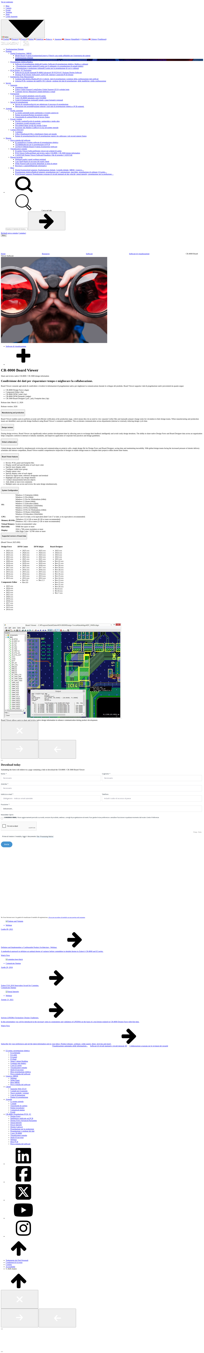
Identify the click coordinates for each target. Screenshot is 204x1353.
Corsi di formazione (17, 1095)
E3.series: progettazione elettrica (18, 1051)
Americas (40, 39)
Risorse (8, 138)
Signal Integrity (16, 1123)
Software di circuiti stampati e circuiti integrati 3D (108, 1046)
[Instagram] (23, 1236)
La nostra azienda (36, 113)
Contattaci (19, 132)
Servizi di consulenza (41, 104)
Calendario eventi (27, 123)
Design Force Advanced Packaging (23, 1121)
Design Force (15, 1116)
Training (9, 12)
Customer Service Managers (35, 92)
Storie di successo (17, 1070)
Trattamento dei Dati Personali (17, 1260)
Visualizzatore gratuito (18, 149)
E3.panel (13, 1057)
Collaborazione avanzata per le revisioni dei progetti (148, 1046)
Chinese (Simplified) (72, 39)
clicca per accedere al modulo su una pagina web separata (66, 917)
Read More (162, 60)
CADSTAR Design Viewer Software (43, 155)
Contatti (13, 1104)
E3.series (36, 142)
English (6, 39)
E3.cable (13, 1055)
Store (8, 14)
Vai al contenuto (7, 2)
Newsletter (31, 125)
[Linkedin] (23, 1164)
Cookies (9, 1265)
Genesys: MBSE (12, 1076)
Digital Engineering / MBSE (21, 53)
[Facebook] (23, 1182)
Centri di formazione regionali (39, 100)
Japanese (58, 39)
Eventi (8, 10)
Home (3, 254)
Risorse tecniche (16, 157)
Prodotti (9, 51)
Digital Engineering (49, 170)
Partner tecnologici (31, 115)
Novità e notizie (37, 121)
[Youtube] (23, 1218)
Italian (6, 37)
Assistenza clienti (21, 87)
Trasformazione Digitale (15, 49)
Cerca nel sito (46, 210)
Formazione (14, 94)
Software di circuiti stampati (48, 73)
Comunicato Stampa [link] (13, 963)
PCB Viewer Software (47, 153)
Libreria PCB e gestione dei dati (60, 81)
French (23, 39)
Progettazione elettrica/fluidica (21, 62)
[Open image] (2, 718)
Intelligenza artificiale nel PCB (21, 1118)
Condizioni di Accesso (14, 1262)
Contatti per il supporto (19, 1091)
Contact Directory (17, 130)
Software (89, 254)
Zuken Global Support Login (42, 89)
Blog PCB (14, 1142)
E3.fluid (13, 1059)
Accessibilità (10, 1267)
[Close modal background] (2, 760)
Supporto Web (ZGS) (18, 1089)
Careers (8, 8)
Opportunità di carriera (32, 117)
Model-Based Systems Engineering (52, 56)
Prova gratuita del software (20, 140)
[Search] (23, 192)
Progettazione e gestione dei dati (22, 1131)
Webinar (30, 159)
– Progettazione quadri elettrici (49, 66)
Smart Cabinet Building (19, 1061)
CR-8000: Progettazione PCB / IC (18, 1114)
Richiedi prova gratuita (9, 233)
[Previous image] (57, 749)
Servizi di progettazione (19, 102)
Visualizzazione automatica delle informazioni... (70, 1046)
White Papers (36, 164)
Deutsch (14, 39)
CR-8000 (32, 145)
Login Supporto (11, 17)
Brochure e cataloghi (31, 166)
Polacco (49, 39)
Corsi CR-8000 (30, 98)
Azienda (9, 109)
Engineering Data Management (22, 77)
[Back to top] (18, 1256)
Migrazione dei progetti (49, 106)
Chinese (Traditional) (98, 39)
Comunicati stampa (17, 1110)
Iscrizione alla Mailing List (36, 128)
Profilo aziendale (16, 111)
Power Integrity (16, 1125)
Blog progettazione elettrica (20, 1072)
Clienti (8, 1087)
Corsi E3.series (30, 96)
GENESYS (36, 147)
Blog (7, 6)
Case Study (32, 161)
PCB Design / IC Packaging (20, 70)
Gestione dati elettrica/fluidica (56, 79)
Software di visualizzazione (139, 254)
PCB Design (64, 174)
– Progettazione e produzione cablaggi (47, 68)
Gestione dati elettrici (18, 1063)
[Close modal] (19, 730)
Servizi (8, 83)
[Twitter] (23, 1200)
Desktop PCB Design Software (44, 75)
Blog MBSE (15, 1082)
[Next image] (19, 749)
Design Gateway (16, 1127)
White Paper (15, 1080)
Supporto (13, 85)
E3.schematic (15, 1053)
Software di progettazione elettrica (51, 64)
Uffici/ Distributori (36, 134)
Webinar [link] (9, 925)
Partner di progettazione (51, 136)
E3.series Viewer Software (38, 151)
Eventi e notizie (16, 119)
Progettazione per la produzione (22, 1129)
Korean (85, 39)
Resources (46, 254)
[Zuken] (15, 45)
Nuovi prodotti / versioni (19, 1093)
